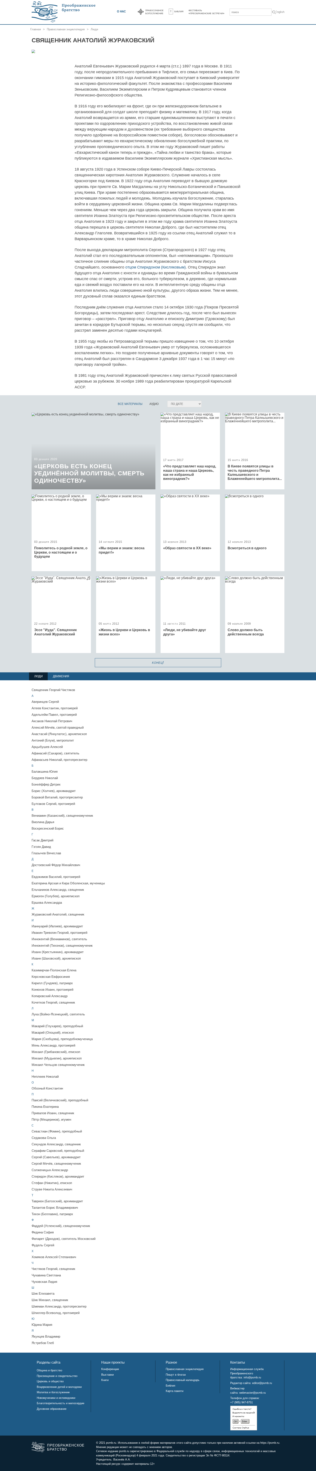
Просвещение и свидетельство (57, 1376)
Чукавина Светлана (46, 1275)
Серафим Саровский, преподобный (58, 1150)
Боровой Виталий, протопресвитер (57, 797)
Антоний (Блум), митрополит (53, 740)
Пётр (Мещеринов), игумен (51, 1119)
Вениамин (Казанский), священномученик (62, 815)
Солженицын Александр (50, 1170)
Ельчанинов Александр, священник (58, 889)
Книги (105, 1380)
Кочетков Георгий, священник (53, 1002)
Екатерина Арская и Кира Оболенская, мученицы (68, 883)
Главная (35, 29)
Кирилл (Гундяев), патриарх (52, 983)
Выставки (107, 1374)
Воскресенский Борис (48, 828)
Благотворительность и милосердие (60, 1403)
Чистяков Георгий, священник (53, 1269)
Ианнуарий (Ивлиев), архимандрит (57, 926)
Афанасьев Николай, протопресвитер (59, 759)
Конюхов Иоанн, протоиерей (52, 989)
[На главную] (64, 12)
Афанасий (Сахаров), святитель (55, 753)
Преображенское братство (65, 1447)
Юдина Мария (42, 1324)
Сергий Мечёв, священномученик (56, 1163)
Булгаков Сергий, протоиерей (53, 804)
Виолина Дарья (43, 822)
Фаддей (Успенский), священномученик (61, 1226)
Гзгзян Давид (41, 846)
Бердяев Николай (45, 778)
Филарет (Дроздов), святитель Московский (63, 1239)
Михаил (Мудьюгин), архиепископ (57, 1058)
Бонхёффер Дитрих (46, 784)
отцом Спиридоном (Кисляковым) (155, 267)
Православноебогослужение (154, 11)
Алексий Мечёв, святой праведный (58, 727)
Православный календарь (182, 1380)
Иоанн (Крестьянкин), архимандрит (58, 952)
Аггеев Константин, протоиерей (55, 708)
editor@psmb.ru (262, 1383)
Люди (94, 29)
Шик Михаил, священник (50, 1300)
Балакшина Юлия (45, 771)
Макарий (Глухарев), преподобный (57, 1026)
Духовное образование (51, 1408)
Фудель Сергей (43, 1245)
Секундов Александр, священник (56, 1144)
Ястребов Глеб (43, 1343)
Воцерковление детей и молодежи (59, 1387)
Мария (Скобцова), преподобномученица (62, 1039)
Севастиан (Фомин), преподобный (57, 1131)
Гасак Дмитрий (42, 840)
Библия (178, 11)
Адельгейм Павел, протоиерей (54, 714)
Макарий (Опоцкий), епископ (53, 1032)
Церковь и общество (50, 1381)
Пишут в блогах (176, 1374)
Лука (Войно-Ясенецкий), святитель (58, 1014)
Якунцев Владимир (46, 1336)
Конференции (110, 1369)
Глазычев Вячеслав (46, 853)
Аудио (154, 404)
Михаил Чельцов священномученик (58, 1065)
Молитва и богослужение (53, 1392)
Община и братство (49, 1370)
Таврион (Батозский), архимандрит (57, 1201)
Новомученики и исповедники (56, 1397)
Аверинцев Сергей (45, 701)
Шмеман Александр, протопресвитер (59, 1306)
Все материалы (130, 404)
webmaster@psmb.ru (252, 1392)
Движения (61, 676)
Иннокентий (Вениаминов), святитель (59, 939)
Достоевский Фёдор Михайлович (56, 865)
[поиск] (274, 12)
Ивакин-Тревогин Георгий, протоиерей (59, 932)
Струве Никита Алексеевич (52, 1189)
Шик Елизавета (43, 1293)
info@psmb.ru (252, 1377)
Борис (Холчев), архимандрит (54, 791)
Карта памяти (174, 1391)
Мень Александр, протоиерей (53, 1045)
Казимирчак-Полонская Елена (54, 970)
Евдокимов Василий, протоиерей (56, 877)
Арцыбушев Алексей (47, 747)
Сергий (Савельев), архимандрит (56, 1157)
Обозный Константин (47, 1088)
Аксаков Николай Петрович (52, 721)
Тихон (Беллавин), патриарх (52, 1214)
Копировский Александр (49, 996)
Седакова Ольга (44, 1138)
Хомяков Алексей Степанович (54, 1257)
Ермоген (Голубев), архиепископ (56, 896)
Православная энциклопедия (66, 29)
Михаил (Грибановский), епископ (56, 1052)
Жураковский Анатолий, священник (58, 914)
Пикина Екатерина (45, 1106)
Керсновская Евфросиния (51, 976)
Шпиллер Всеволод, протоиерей (56, 1313)
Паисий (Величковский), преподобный (60, 1100)
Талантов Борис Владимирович (55, 1207)
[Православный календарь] (140, 12)
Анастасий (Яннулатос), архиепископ (59, 734)
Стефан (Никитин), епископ (52, 1183)
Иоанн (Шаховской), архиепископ (56, 958)
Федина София (43, 1232)
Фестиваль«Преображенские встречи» (206, 11)
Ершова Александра (47, 902)
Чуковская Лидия (44, 1281)
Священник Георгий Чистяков (53, 690)
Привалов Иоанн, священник (53, 1113)
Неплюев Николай (45, 1076)
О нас (121, 11)
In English (278, 12)
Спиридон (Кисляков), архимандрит (58, 1176)
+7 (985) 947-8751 (241, 1402)
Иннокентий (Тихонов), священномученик (62, 945)
